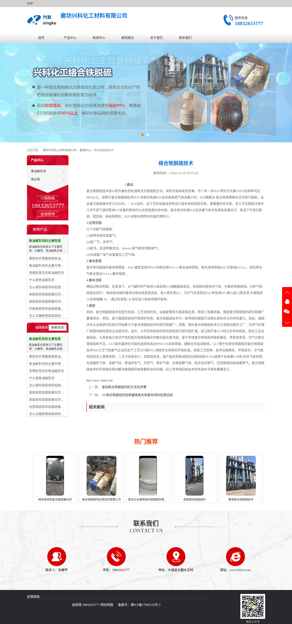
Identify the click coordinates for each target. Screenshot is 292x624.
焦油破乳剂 (38, 171)
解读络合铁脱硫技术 (194, 499)
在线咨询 (48, 214)
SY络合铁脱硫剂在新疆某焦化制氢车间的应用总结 (137, 395)
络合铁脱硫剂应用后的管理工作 (55, 499)
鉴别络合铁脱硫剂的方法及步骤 (123, 387)
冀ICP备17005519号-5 (146, 604)
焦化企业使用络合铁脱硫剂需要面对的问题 (108, 499)
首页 (41, 37)
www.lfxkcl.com (240, 570)
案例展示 (127, 37)
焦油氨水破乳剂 (239, 499)
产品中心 (70, 37)
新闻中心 (99, 37)
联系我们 (185, 37)
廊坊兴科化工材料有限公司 (59, 150)
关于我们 (156, 37)
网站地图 (107, 604)
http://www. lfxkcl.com (99, 380)
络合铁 (35, 179)
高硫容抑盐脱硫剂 (148, 499)
